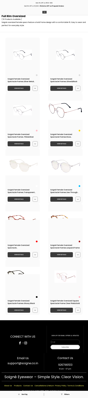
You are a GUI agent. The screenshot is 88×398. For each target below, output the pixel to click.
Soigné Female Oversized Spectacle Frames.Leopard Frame (65, 246)
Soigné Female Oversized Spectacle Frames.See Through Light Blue (63, 192)
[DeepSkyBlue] (79, 186)
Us (11, 385)
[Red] (37, 241)
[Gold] (79, 131)
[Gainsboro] (37, 75)
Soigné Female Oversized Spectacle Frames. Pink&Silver (21, 135)
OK (44, 12)
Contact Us (28, 385)
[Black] (37, 297)
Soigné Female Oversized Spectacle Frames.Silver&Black (63, 80)
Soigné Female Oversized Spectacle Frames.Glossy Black (21, 302)
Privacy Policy (60, 385)
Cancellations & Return (44, 385)
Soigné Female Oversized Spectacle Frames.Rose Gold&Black (61, 137)
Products (18, 385)
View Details (19, 88)
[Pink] (37, 131)
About (7, 385)
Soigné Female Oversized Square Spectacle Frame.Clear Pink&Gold (65, 302)
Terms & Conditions (75, 385)
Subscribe (65, 347)
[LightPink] (79, 297)
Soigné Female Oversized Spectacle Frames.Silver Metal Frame (21, 81)
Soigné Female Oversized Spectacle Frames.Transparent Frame (21, 192)
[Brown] (79, 241)
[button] (22, 394)
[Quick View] (35, 88)
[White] (37, 186)
